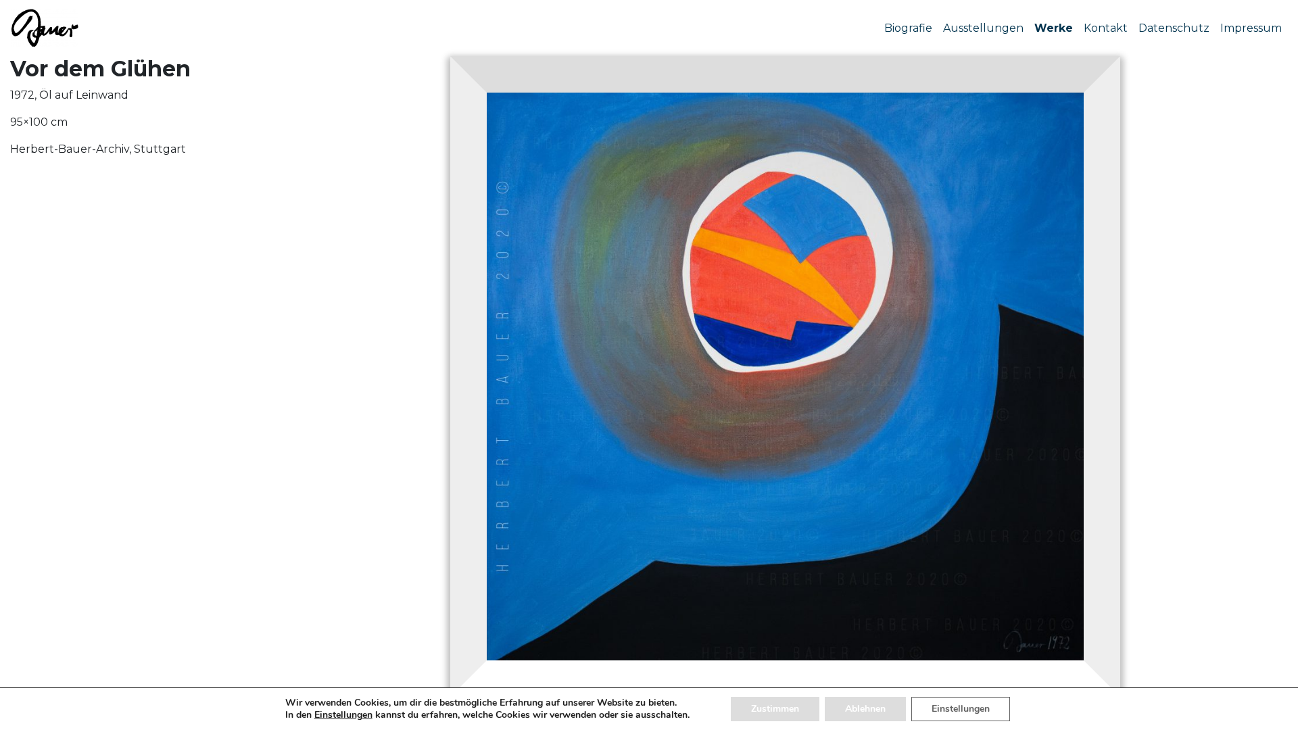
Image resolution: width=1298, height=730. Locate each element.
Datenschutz (1173, 28)
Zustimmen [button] (775, 708)
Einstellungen (961, 708)
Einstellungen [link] (343, 714)
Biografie (908, 28)
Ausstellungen (983, 28)
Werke (1053, 28)
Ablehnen (865, 708)
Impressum (1251, 28)
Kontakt (1106, 28)
